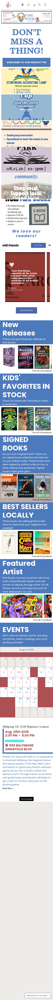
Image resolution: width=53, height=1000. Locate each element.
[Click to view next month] (49, 649)
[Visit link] (26, 212)
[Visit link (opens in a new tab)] (26, 81)
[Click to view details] (9, 357)
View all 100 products (42, 370)
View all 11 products (42, 619)
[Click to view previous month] (3, 649)
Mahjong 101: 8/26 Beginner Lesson (26, 727)
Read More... (8, 788)
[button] (23, 5)
